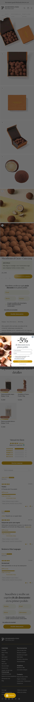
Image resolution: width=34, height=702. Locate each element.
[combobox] (22, 353)
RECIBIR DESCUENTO (23, 361)
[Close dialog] (33, 337)
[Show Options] (31, 353)
